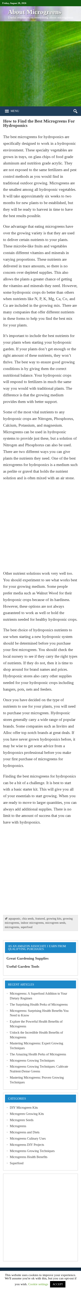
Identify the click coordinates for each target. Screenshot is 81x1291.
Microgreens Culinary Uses (28, 1138)
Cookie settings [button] (38, 1284)
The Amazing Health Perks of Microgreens (38, 1054)
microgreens (12, 927)
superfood (26, 927)
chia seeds (28, 918)
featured (40, 918)
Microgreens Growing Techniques (32, 1060)
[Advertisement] (40, 63)
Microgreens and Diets (24, 1132)
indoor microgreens (32, 922)
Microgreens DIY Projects (27, 1144)
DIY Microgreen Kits (24, 1107)
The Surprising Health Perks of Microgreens (39, 1004)
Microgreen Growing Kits (27, 1114)
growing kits (54, 918)
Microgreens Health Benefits (28, 1157)
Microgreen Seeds (21, 1120)
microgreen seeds (55, 922)
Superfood (16, 1163)
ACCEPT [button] (58, 1284)
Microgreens (18, 1126)
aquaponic (14, 918)
